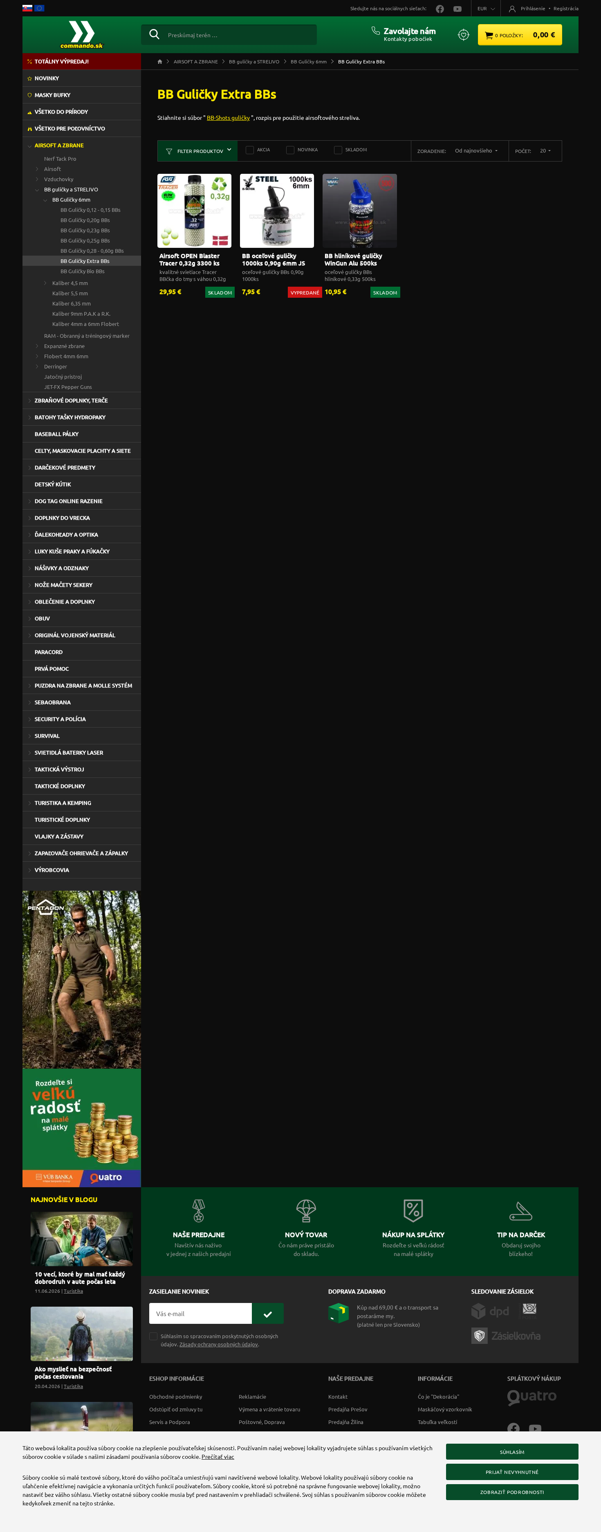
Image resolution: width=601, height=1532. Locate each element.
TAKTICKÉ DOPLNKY (60, 786)
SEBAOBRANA (53, 702)
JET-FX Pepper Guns (68, 386)
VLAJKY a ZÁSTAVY (59, 836)
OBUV (42, 618)
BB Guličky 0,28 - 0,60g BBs (92, 250)
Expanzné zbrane (64, 345)
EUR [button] (482, 8)
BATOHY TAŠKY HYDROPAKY (70, 417)
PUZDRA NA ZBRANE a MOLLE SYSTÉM (83, 685)
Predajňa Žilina (345, 1421)
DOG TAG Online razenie (69, 501)
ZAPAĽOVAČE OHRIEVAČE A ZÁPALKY (81, 853)
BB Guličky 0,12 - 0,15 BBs (91, 209)
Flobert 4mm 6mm (66, 356)
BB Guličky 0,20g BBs (85, 219)
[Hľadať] (154, 33)
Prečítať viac (218, 1456)
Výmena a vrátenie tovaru (269, 1409)
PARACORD (49, 652)
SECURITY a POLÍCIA (60, 719)
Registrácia (566, 8)
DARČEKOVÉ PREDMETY (65, 467)
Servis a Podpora (169, 1421)
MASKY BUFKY (52, 95)
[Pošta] (527, 1310)
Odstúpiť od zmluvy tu (175, 1409)
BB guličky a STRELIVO (71, 189)
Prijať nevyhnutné (512, 1472)
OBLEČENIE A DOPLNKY (65, 601)
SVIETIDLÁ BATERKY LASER (69, 752)
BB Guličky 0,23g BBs (85, 230)
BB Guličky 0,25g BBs (85, 240)
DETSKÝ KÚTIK (53, 484)
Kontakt (338, 1396)
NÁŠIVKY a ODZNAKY (62, 568)
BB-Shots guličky (228, 117)
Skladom (356, 149)
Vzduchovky (58, 178)
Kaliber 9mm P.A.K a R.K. (81, 313)
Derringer (55, 366)
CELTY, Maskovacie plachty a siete (83, 450)
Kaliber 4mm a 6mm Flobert (85, 323)
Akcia (263, 149)
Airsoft (52, 168)
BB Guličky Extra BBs (85, 260)
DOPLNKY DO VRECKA (62, 517)
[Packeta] (507, 1335)
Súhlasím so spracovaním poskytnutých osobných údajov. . (219, 1339)
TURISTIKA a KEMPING (63, 802)
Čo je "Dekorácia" (438, 1396)
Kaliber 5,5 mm (70, 293)
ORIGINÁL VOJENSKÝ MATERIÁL (75, 635)
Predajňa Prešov (348, 1409)
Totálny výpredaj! (62, 61)
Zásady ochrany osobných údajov (218, 1344)
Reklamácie (252, 1396)
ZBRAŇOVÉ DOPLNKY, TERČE (71, 400)
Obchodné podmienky (175, 1396)
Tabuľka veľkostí (437, 1421)
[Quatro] (531, 1397)
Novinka (308, 149)
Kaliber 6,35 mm (71, 303)
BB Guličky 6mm (71, 199)
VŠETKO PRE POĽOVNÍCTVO (70, 128)
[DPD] (494, 1310)
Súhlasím (512, 1452)
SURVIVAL (47, 735)
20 (543, 150)
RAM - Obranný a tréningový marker (87, 335)
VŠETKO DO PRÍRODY (61, 111)
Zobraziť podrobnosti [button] (512, 1492)
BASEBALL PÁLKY (56, 434)
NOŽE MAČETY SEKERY (63, 585)
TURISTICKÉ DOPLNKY (62, 819)
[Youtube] (539, 1428)
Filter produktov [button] (199, 151)
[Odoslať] (268, 1313)
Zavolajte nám (410, 31)
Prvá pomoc (52, 668)
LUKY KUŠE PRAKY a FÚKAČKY (72, 551)
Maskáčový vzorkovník (445, 1409)
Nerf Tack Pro (60, 158)
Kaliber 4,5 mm (70, 282)
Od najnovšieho (474, 150)
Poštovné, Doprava (262, 1421)
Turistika (73, 1290)
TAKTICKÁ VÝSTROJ (59, 769)
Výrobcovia (52, 870)
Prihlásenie (533, 8)
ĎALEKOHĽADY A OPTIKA (66, 534)
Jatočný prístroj (63, 376)
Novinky (47, 78)
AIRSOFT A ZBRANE (59, 145)
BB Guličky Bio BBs (83, 270)
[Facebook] (518, 1428)
